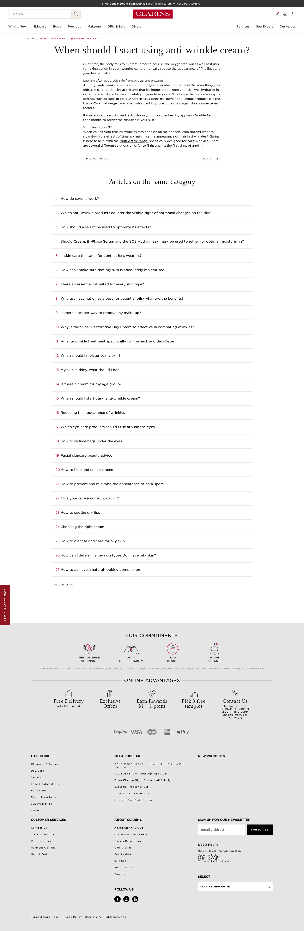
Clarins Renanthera (127, 841)
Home (31, 38)
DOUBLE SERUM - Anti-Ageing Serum (140, 773)
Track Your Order (43, 834)
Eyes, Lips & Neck (43, 797)
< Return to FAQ (62, 584)
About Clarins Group (129, 827)
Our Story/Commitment (130, 834)
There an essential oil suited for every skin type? (102, 284)
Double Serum (205, 115)
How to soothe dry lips (80, 513)
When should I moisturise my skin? (90, 356)
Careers (119, 874)
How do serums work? (80, 199)
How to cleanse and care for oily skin (93, 541)
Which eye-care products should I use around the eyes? (109, 427)
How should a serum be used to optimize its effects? (106, 227)
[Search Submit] (76, 14)
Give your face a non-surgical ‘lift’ (90, 498)
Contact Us (39, 827)
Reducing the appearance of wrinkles (93, 413)
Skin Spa (120, 860)
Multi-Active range (134, 141)
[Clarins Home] (153, 14)
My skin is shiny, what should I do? (90, 370)
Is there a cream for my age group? (91, 384)
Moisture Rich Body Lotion (133, 800)
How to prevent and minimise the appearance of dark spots (112, 484)
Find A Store (123, 867)
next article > (212, 158)
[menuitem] (276, 14)
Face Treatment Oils (45, 784)
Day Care (37, 770)
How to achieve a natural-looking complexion (100, 570)
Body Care (38, 790)
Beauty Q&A (122, 854)
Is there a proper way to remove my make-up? (101, 313)
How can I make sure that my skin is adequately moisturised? (113, 270)
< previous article (96, 158)
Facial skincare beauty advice (86, 455)
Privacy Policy (72, 916)
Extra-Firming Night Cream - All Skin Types (145, 780)
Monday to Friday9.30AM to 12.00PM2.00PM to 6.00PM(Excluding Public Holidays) (235, 708)
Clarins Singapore (215, 886)
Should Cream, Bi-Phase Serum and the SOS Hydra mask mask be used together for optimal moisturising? (152, 241)
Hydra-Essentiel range (100, 103)
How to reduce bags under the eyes (91, 441)
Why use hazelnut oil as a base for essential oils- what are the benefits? (122, 298)
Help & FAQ (39, 854)
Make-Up (37, 810)
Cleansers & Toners (44, 764)
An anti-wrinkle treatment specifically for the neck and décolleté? (118, 341)
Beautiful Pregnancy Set (131, 786)
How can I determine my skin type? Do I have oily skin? (108, 555)
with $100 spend (69, 702)
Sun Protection (41, 803)
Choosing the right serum (82, 527)
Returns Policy (41, 841)
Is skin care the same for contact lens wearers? (101, 256)
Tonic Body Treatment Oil (132, 793)
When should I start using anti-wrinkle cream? (100, 398)
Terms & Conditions (45, 916)
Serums (36, 777)
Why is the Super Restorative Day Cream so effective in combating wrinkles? (127, 327)
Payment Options (43, 847)
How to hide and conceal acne (87, 470)
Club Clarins (123, 847)
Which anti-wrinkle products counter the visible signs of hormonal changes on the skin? (136, 213)
